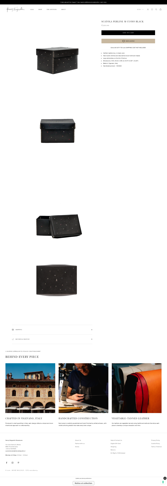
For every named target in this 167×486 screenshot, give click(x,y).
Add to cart (128, 33)
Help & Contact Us (116, 440)
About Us (78, 440)
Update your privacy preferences (83, 478)
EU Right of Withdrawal (118, 453)
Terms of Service (156, 446)
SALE (32, 9)
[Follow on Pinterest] (18, 463)
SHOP (40, 9)
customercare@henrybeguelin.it (15, 451)
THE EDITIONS (52, 9)
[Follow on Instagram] (12, 463)
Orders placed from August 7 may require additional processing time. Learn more (83, 2)
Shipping (113, 446)
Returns (113, 450)
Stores (77, 446)
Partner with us (80, 443)
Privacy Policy (155, 440)
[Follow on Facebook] (6, 463)
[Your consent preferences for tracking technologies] (163, 482)
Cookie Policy (155, 443)
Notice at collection (83, 483)
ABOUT (63, 9)
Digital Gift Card (116, 443)
